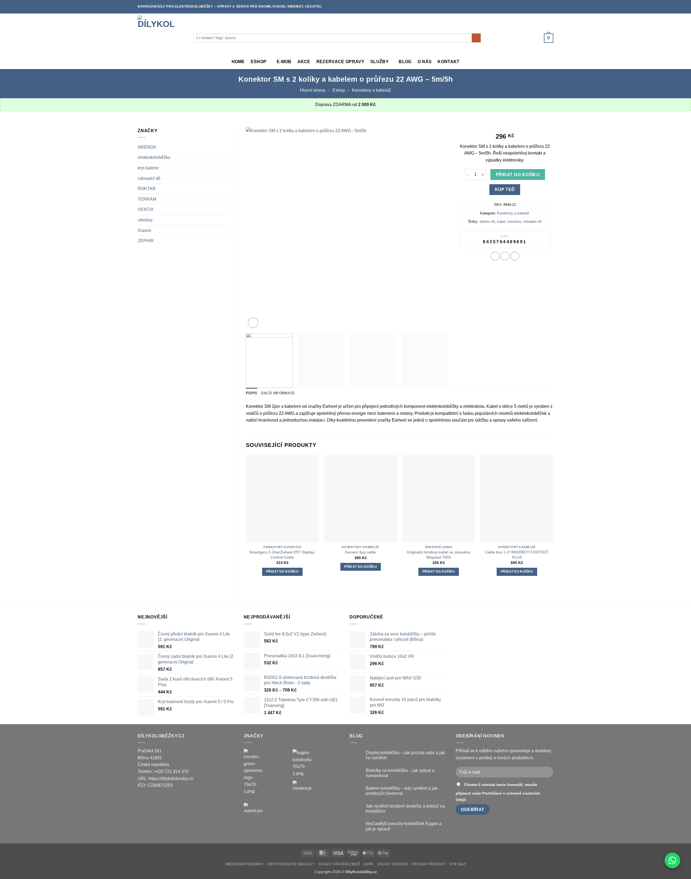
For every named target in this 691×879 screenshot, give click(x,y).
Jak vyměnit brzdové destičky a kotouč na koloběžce (405, 808)
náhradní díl (149, 178)
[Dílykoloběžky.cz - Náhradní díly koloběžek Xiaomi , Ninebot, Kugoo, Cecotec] (161, 33)
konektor (514, 222)
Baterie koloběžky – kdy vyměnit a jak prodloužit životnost (402, 791)
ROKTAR (147, 188)
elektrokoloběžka (154, 157)
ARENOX (147, 147)
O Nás (425, 61)
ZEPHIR (146, 240)
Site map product (428, 864)
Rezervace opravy (340, 61)
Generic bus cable (360, 552)
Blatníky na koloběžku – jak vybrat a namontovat (400, 773)
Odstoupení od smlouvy (290, 864)
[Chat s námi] (672, 860)
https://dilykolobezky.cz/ (171, 778)
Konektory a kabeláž (371, 90)
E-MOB (284, 61)
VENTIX (146, 209)
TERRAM (147, 199)
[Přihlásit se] (534, 38)
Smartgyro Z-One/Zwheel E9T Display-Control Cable (282, 554)
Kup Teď (505, 189)
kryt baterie (148, 168)
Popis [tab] (251, 393)
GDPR (368, 864)
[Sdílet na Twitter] (504, 256)
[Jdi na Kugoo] (302, 763)
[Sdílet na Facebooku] (495, 256)
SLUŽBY (379, 61)
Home (238, 61)
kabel (501, 222)
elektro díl (487, 222)
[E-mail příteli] (514, 256)
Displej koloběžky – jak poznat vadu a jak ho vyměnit (405, 755)
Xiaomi (144, 230)
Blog (405, 61)
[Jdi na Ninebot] (302, 790)
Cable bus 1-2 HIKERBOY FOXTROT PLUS (517, 554)
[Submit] (476, 38)
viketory (145, 220)
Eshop (259, 61)
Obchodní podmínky (244, 864)
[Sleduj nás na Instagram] (550, 7)
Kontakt (448, 61)
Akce (303, 61)
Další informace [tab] (278, 393)
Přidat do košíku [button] (282, 571)
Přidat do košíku (518, 174)
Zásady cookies (392, 864)
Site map (457, 864)
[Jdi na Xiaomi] (253, 812)
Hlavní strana (312, 90)
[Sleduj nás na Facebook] (545, 7)
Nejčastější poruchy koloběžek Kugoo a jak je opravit (404, 826)
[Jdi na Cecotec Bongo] (253, 771)
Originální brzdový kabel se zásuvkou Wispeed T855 (438, 554)
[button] (548, 38)
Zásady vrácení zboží (339, 864)
